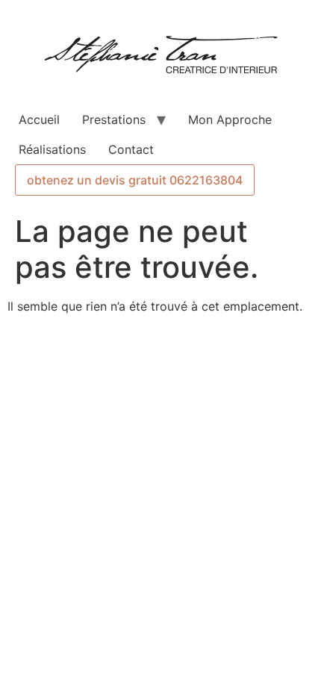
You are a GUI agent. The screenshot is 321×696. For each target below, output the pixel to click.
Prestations (114, 119)
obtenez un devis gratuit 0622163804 (135, 180)
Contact (131, 149)
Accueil (39, 119)
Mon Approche (230, 119)
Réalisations (52, 149)
